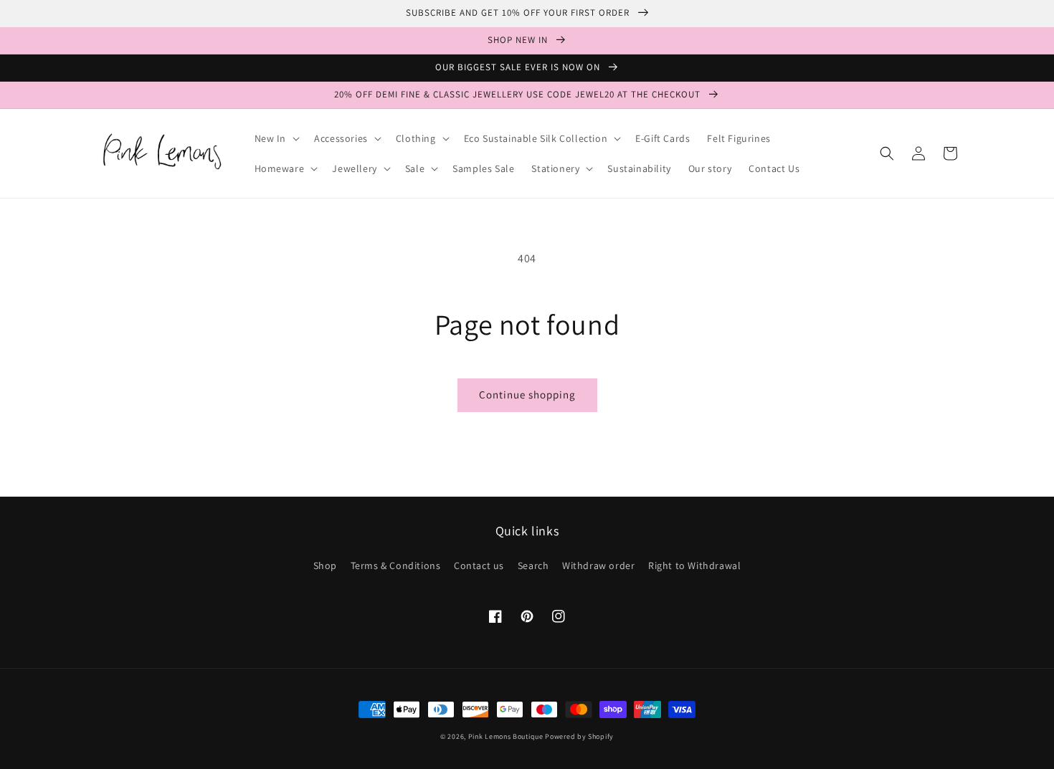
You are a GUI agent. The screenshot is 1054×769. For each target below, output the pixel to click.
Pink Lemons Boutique (505, 736)
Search (533, 565)
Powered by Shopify (579, 736)
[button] (276, 138)
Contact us (479, 565)
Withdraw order (598, 565)
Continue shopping (527, 394)
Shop (325, 565)
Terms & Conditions (396, 565)
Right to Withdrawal (694, 565)
